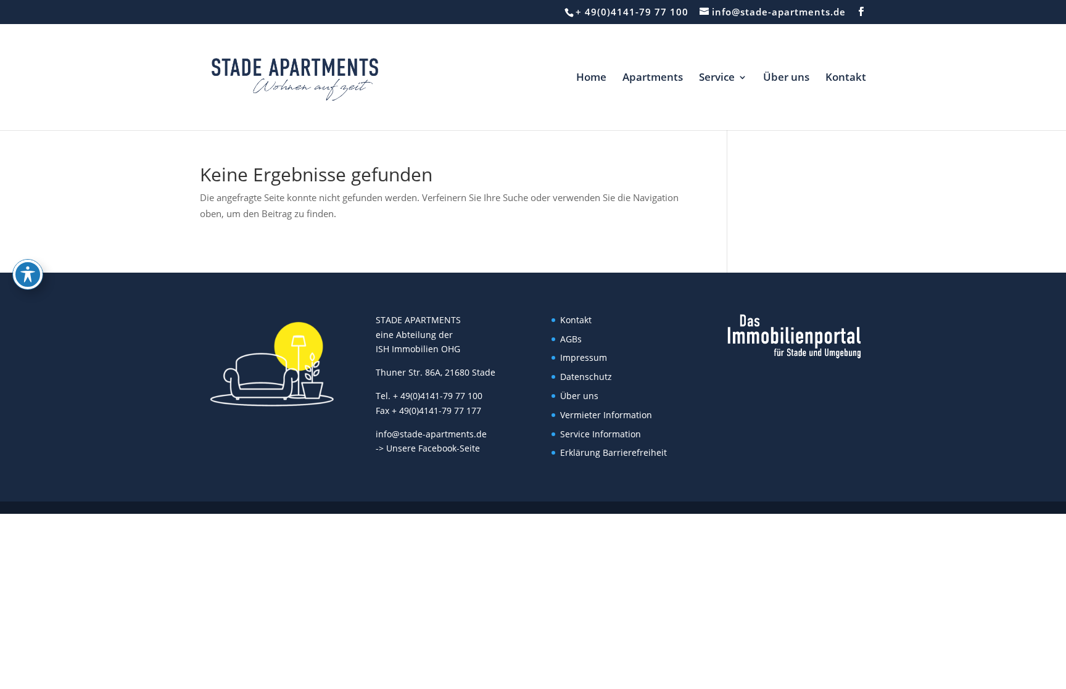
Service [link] (717, 78)
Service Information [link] (600, 434)
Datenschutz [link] (586, 376)
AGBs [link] (571, 339)
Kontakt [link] (845, 78)
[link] (294, 76)
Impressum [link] (583, 357)
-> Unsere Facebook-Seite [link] (428, 448)
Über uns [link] (786, 78)
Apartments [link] (652, 78)
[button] (861, 12)
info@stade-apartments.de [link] (431, 434)
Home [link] (591, 78)
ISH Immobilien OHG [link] (418, 349)
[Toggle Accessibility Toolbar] (28, 274)
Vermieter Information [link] (606, 415)
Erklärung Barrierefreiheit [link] (613, 452)
